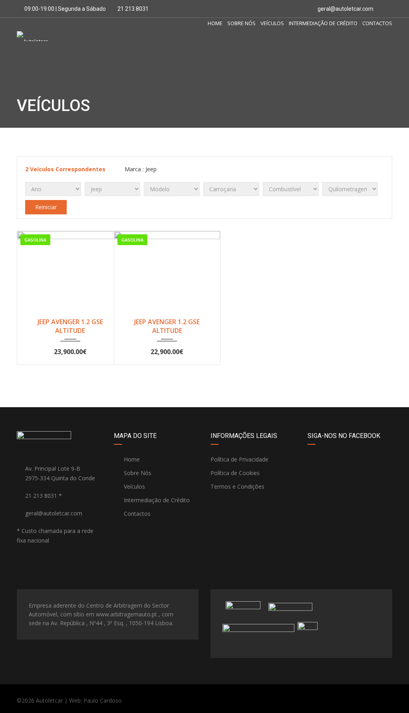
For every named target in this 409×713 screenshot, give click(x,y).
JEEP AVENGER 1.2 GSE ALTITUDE (70, 326)
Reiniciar (46, 207)
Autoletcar (49, 700)
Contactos (377, 23)
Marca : (140, 169)
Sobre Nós (241, 23)
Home (215, 23)
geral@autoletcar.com (345, 9)
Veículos (272, 23)
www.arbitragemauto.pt (126, 614)
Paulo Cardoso (102, 700)
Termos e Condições (237, 486)
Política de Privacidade (239, 459)
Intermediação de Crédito (323, 23)
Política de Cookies (235, 473)
